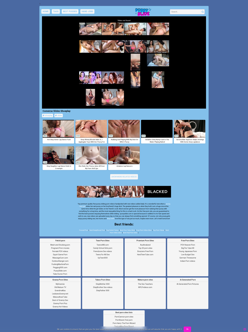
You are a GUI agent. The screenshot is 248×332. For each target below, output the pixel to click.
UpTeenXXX (103, 258)
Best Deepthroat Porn (97, 230)
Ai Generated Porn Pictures (188, 284)
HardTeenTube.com (145, 255)
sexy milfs (110, 219)
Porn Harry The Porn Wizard (124, 323)
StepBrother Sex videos (102, 287)
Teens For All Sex (103, 255)
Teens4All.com (103, 245)
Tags (56, 11)
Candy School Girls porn (102, 248)
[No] (244, 329)
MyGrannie (60, 284)
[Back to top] (240, 320)
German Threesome (188, 258)
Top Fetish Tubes (112, 230)
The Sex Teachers (145, 284)
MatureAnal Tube (60, 297)
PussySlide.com (60, 271)
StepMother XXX (103, 284)
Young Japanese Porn (188, 251)
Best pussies (70, 11)
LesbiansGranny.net (60, 294)
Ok (187, 329)
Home (46, 11)
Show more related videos (124, 177)
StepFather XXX (102, 290)
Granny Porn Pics (60, 303)
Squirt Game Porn (60, 255)
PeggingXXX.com (60, 267)
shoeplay (48, 115)
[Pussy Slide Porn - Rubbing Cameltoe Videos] (142, 12)
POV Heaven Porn (188, 245)
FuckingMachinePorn (60, 264)
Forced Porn (83, 230)
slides (59, 115)
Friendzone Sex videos (103, 251)
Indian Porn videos (187, 261)
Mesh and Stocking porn (60, 245)
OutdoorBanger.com (60, 261)
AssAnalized (145, 245)
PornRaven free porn (124, 320)
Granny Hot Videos (60, 307)
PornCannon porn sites (124, 317)
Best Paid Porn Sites (130, 233)
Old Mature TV (60, 287)
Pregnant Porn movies (60, 248)
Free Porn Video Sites (144, 230)
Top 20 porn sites (145, 248)
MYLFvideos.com (145, 287)
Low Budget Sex (187, 255)
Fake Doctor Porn (60, 274)
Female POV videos (60, 251)
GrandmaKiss (60, 290)
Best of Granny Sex (60, 300)
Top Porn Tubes (158, 230)
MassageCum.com (60, 258)
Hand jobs (87, 11)
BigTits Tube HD (187, 248)
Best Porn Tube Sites (127, 230)
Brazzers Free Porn (145, 251)
